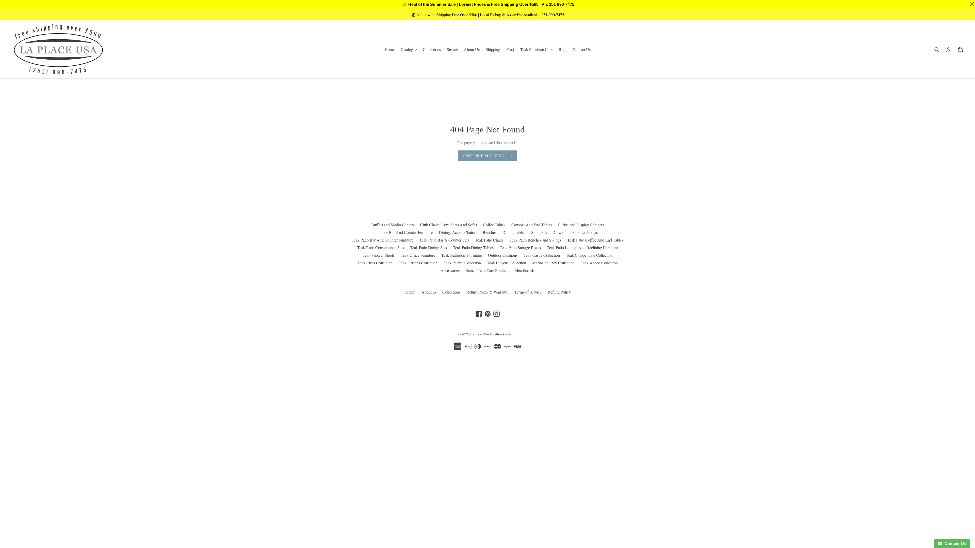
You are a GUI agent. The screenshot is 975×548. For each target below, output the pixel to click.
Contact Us (582, 49)
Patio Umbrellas (585, 232)
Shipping (493, 49)
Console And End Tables (531, 224)
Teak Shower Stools (379, 255)
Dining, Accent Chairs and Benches (467, 232)
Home (390, 49)
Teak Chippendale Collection (589, 255)
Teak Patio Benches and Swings (535, 240)
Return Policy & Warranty (487, 292)
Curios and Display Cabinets (581, 224)
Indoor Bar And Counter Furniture (405, 232)
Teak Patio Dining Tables (473, 247)
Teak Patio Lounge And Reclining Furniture (582, 247)
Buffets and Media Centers (392, 224)
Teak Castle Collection (542, 255)
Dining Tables (513, 232)
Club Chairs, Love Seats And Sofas (448, 224)
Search (452, 49)
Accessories (450, 270)
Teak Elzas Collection (375, 262)
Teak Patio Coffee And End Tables (595, 240)
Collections (432, 49)
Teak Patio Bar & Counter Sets (444, 240)
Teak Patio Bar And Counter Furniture (382, 240)
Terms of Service (528, 292)
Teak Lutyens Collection (506, 262)
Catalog (410, 49)
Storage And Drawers (548, 232)
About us (428, 292)
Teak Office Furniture (418, 255)
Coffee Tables (494, 224)
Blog (562, 49)
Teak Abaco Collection (599, 262)
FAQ (510, 49)
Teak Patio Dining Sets (428, 247)
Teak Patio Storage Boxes (520, 247)
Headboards (524, 270)
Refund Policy (559, 292)
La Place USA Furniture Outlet (491, 334)
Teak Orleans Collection (418, 262)
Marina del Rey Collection (553, 262)
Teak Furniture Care (536, 49)
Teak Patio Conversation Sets (380, 247)
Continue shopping (484, 156)
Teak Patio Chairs (489, 240)
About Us (472, 49)
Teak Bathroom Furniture (461, 255)
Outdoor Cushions (502, 255)
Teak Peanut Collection (462, 262)
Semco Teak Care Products (487, 270)
